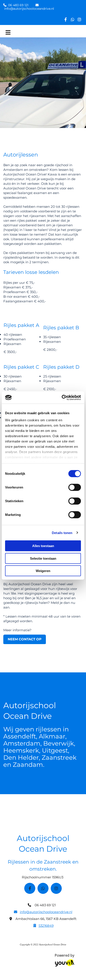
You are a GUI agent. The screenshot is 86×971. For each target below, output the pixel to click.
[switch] (74, 487)
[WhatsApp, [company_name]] (72, 19)
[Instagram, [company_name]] (79, 19)
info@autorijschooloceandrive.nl (29, 9)
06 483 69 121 (18, 5)
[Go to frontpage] (50, 32)
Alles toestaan (43, 546)
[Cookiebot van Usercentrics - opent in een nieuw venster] (62, 397)
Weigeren (43, 571)
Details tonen (62, 532)
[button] (24, 640)
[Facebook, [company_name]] (65, 19)
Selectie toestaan (43, 558)
